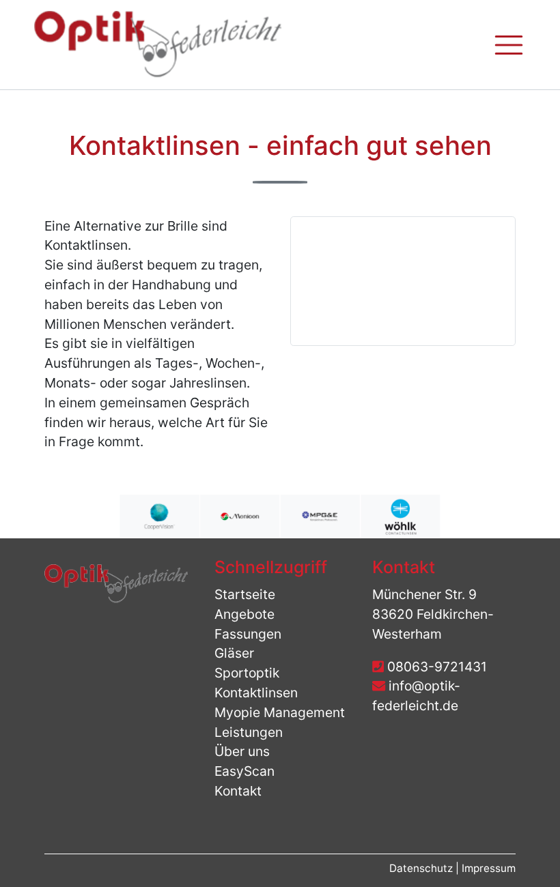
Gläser (234, 653)
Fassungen (247, 634)
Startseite (244, 594)
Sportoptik (246, 673)
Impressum (489, 868)
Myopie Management (279, 712)
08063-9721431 (435, 666)
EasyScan (244, 771)
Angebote (244, 614)
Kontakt (238, 791)
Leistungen (248, 732)
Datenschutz (422, 868)
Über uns (242, 751)
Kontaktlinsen (256, 692)
